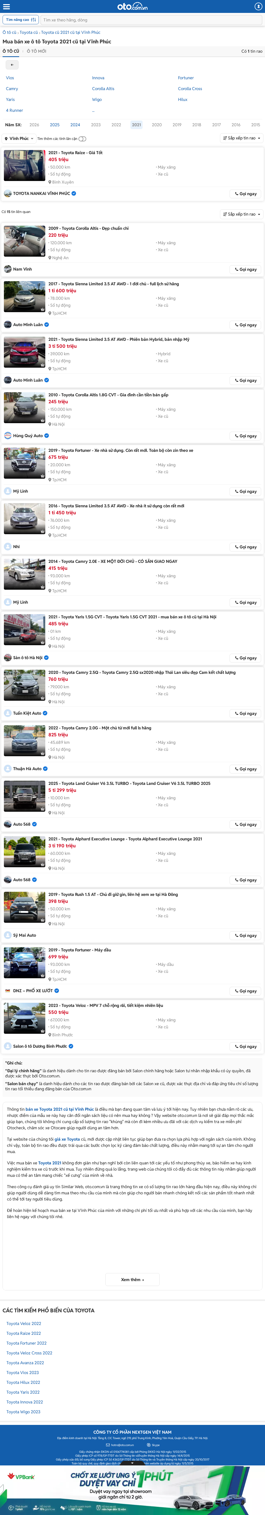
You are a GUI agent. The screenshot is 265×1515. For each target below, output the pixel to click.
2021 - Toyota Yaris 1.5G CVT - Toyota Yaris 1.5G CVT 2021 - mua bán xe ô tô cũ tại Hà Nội (132, 617)
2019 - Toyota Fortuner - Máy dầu (79, 950)
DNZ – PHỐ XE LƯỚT (33, 990)
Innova (98, 78)
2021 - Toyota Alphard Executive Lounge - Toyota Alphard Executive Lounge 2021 (125, 839)
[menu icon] (6, 7)
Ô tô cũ (9, 32)
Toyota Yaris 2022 (23, 1392)
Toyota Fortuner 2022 (26, 1343)
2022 (116, 125)
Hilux (182, 99)
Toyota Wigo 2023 (23, 1412)
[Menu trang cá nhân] (258, 6)
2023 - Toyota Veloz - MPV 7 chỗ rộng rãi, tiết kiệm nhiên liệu (105, 1005)
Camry (12, 88)
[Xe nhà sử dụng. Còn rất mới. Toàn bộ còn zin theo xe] (24, 463)
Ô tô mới (36, 51)
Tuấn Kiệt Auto (27, 713)
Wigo (97, 99)
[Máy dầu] (24, 962)
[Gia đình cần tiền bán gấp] (24, 407)
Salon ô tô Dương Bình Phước (40, 1046)
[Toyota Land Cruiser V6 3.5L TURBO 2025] (24, 796)
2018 (196, 125)
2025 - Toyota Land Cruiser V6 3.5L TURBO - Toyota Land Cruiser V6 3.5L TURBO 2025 (129, 783)
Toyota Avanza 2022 (25, 1363)
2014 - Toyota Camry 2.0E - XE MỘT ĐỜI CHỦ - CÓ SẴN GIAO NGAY (112, 561)
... (93, 110)
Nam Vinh (22, 269)
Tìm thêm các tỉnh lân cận (57, 138)
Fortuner (186, 78)
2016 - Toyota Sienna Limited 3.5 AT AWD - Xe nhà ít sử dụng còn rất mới (116, 506)
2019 (177, 125)
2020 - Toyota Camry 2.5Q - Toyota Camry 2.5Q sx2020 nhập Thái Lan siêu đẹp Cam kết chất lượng (142, 672)
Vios (10, 78)
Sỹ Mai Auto (24, 935)
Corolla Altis (103, 88)
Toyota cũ (29, 32)
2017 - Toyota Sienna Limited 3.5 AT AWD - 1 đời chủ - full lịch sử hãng (113, 284)
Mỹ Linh (20, 491)
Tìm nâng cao (17, 19)
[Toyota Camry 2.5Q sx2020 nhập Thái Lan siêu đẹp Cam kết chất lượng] (24, 685)
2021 (136, 125)
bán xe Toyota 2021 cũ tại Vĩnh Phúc (60, 1109)
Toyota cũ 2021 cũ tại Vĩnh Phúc (70, 32)
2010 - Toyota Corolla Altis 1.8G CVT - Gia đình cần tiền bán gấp (108, 395)
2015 (255, 125)
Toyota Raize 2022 (23, 1333)
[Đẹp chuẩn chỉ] (24, 241)
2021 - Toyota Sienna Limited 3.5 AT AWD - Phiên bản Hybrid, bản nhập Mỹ (118, 339)
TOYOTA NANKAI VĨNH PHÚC (41, 193)
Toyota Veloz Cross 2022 (29, 1353)
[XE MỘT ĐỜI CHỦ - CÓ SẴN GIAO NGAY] (24, 574)
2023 (96, 125)
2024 (75, 125)
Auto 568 (22, 824)
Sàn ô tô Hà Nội (27, 657)
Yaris (10, 99)
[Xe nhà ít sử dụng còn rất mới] (24, 518)
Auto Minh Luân (28, 324)
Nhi (16, 546)
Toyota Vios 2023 (22, 1372)
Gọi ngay (248, 193)
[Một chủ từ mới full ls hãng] (24, 740)
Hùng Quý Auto (28, 435)
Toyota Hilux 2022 (23, 1382)
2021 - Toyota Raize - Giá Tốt (75, 152)
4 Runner (14, 110)
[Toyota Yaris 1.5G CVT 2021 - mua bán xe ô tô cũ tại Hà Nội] (24, 629)
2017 (216, 125)
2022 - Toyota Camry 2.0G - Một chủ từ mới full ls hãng (99, 728)
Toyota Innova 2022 (24, 1402)
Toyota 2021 (49, 1163)
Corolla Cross (190, 88)
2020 (157, 125)
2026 (34, 125)
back (12, 64)
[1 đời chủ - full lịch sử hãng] (24, 296)
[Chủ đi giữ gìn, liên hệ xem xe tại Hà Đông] (24, 907)
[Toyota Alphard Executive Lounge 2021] (24, 851)
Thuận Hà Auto (27, 768)
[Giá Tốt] (24, 165)
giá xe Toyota (67, 1139)
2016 (236, 125)
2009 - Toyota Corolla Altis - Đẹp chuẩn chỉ (88, 228)
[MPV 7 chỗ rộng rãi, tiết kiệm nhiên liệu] (24, 1018)
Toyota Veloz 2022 (23, 1323)
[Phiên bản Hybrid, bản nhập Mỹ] (24, 352)
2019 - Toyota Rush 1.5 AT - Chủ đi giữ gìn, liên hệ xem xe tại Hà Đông (113, 894)
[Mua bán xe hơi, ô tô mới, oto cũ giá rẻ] (132, 6)
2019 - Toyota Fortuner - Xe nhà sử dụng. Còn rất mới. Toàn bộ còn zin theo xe (120, 450)
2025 (55, 125)
